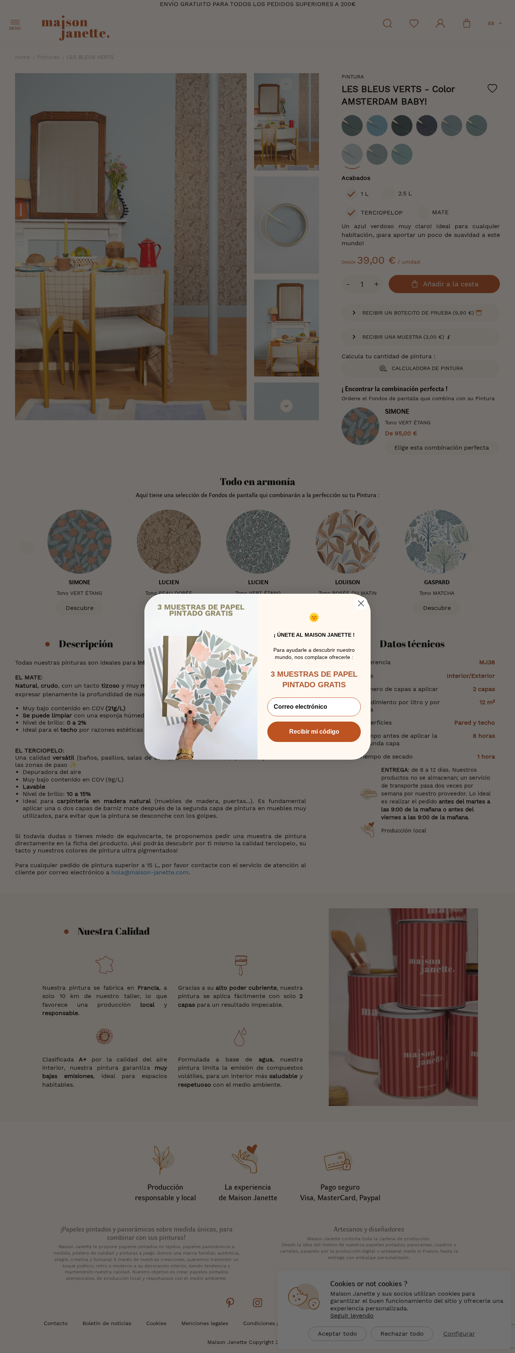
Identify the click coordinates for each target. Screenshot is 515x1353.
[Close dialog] (361, 603)
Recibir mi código (314, 731)
